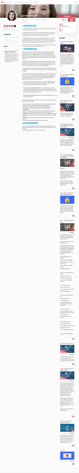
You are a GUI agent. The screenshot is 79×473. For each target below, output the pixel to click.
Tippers (44, 20)
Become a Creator (24, 2)
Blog (31, 2)
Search (37, 2)
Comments (37, 20)
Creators (16, 2)
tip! (71, 20)
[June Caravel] (5, 26)
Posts (30, 20)
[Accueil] (10, 26)
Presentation (24, 20)
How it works (9, 2)
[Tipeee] (3, 2)
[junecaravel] (15, 26)
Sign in (76, 2)
